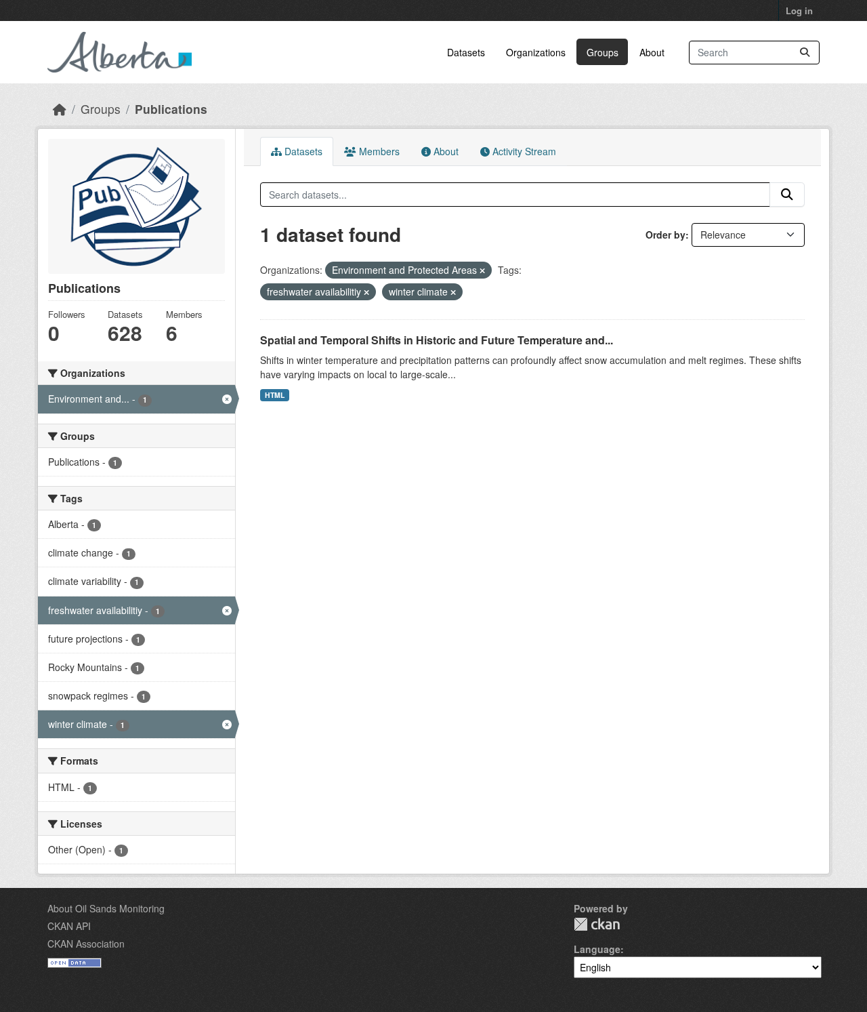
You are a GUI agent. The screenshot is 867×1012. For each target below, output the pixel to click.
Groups (602, 52)
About (651, 52)
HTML (274, 395)
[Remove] (482, 270)
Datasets (466, 52)
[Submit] (804, 52)
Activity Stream (523, 151)
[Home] (59, 108)
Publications (171, 108)
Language (597, 949)
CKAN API (69, 926)
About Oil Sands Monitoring (106, 908)
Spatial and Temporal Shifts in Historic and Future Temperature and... (436, 340)
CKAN (597, 924)
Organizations (536, 52)
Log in (799, 10)
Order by (665, 234)
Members (378, 151)
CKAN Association (86, 943)
